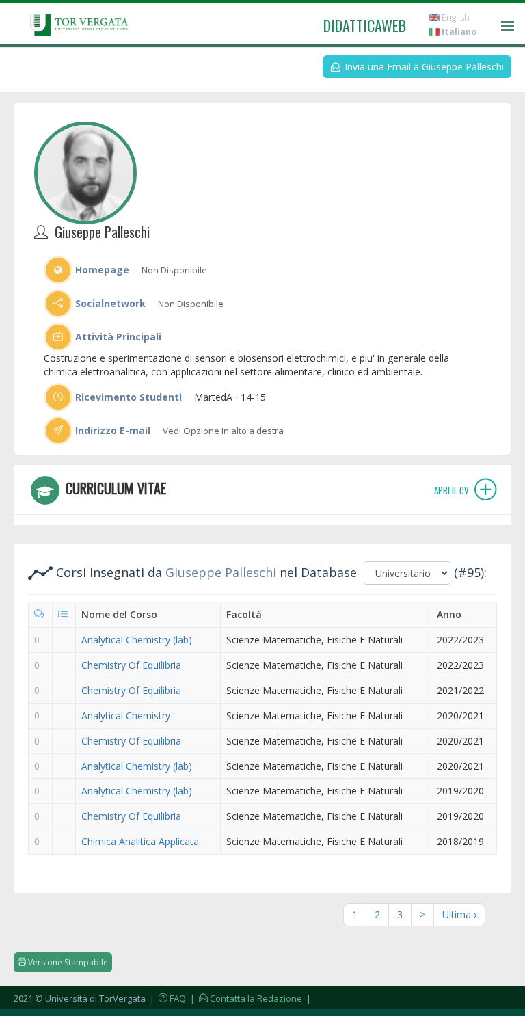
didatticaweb (364, 25)
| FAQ (167, 998)
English (455, 17)
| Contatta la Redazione (245, 998)
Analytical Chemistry (125, 715)
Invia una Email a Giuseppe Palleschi (423, 66)
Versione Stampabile (67, 962)
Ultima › (459, 914)
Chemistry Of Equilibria (131, 664)
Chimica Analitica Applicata (140, 841)
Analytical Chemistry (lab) (136, 639)
